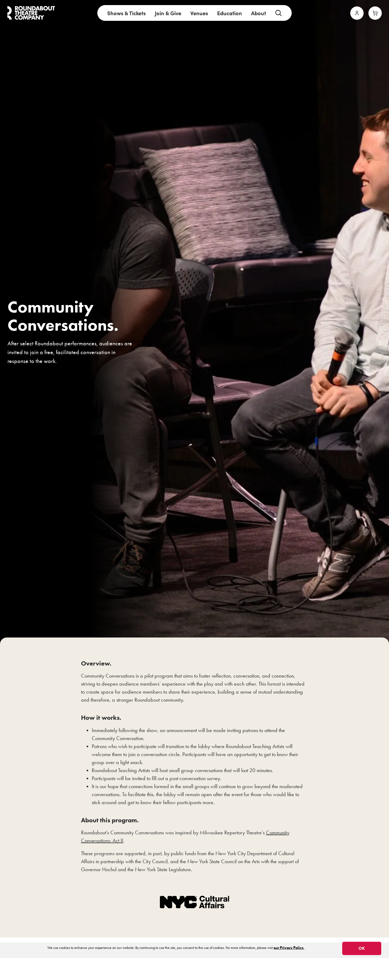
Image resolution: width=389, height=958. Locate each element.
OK (362, 948)
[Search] (278, 13)
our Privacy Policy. (289, 947)
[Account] (357, 13)
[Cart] (375, 13)
